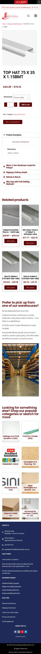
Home (4, 24)
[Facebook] (15, 631)
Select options (11, 241)
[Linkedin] (25, 631)
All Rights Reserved (20, 649)
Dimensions (8, 96)
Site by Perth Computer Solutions (20, 652)
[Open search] (28, 15)
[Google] (18, 631)
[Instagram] (22, 631)
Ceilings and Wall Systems (14, 24)
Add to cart (26, 104)
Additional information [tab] (20, 142)
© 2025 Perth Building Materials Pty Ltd (20, 645)
